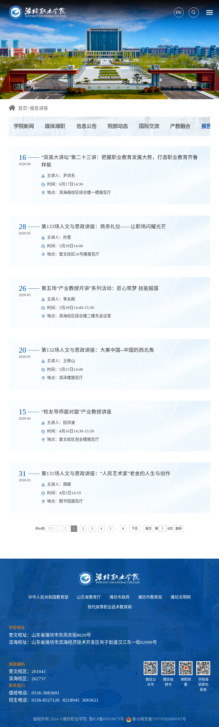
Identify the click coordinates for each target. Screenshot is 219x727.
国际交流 (149, 126)
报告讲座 (39, 108)
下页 (134, 529)
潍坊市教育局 (150, 597)
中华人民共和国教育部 (48, 597)
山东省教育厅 (89, 597)
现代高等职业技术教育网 (110, 607)
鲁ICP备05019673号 (106, 719)
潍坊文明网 (181, 597)
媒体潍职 (55, 126)
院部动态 (118, 126)
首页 (22, 108)
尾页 (148, 529)
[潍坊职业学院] (38, 12)
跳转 (178, 529)
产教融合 (180, 126)
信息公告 (86, 126)
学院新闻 (24, 126)
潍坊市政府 (120, 597)
